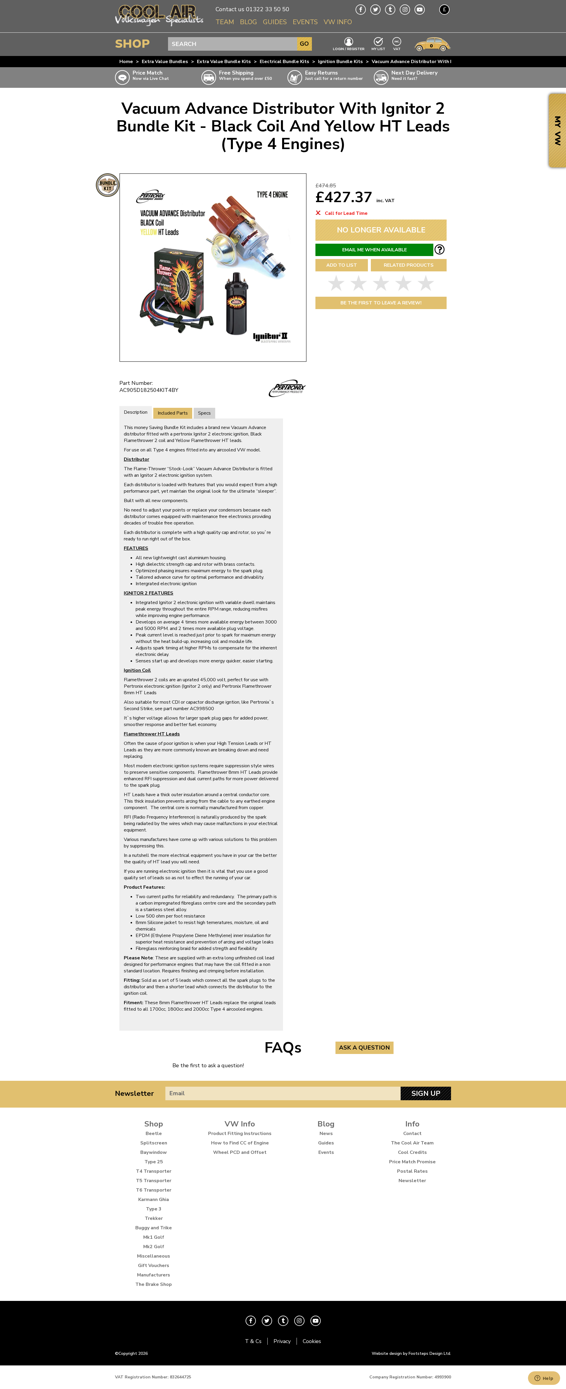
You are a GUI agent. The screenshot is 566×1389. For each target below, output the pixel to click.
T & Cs (253, 1341)
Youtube (419, 9)
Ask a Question (364, 1048)
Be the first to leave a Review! (381, 303)
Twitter (375, 9)
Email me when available (374, 250)
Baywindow (153, 1152)
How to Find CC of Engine (240, 1143)
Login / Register (348, 49)
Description (135, 412)
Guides (275, 22)
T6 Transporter (153, 1190)
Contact (412, 1133)
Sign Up (426, 1093)
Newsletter (134, 1093)
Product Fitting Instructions (240, 1133)
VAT (397, 48)
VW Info (338, 22)
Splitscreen (153, 1143)
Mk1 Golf (153, 1237)
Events (305, 22)
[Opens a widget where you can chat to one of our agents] (544, 1378)
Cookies (312, 1341)
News (326, 1133)
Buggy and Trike (153, 1228)
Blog (248, 22)
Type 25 (153, 1162)
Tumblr (390, 9)
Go (304, 44)
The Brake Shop (153, 1284)
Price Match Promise (412, 1162)
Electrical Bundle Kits (284, 61)
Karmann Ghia (153, 1199)
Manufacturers (153, 1275)
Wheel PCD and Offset (239, 1152)
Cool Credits (412, 1152)
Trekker (154, 1218)
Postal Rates (412, 1171)
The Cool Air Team (412, 1143)
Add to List (341, 265)
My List (378, 49)
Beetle (154, 1133)
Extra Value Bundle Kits (224, 61)
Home (126, 61)
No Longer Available (381, 230)
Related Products (409, 265)
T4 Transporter (153, 1171)
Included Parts (173, 413)
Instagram (405, 9)
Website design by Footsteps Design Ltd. (411, 1353)
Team (224, 22)
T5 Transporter (153, 1180)
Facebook (361, 9)
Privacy (282, 1341)
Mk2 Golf (153, 1246)
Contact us (229, 9)
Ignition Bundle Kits (340, 61)
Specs (204, 413)
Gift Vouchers (153, 1265)
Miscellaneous (153, 1256)
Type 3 (154, 1209)
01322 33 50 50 (267, 9)
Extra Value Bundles (165, 61)
